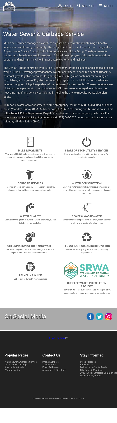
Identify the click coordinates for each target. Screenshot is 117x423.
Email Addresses (51, 367)
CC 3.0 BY (81, 398)
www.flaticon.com (60, 398)
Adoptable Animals (14, 367)
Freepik (46, 398)
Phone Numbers (50, 361)
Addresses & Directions (54, 370)
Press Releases (88, 361)
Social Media (49, 364)
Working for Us (12, 370)
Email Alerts (86, 364)
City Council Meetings (16, 364)
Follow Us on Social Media (93, 367)
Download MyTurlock (91, 375)
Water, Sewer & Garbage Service (21, 361)
